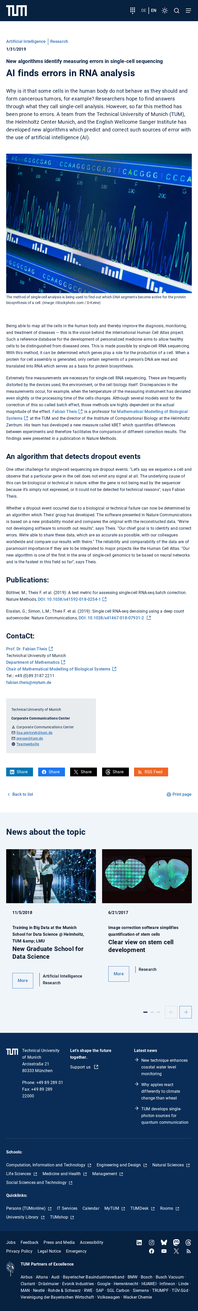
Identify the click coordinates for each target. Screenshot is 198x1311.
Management (105, 1173)
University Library (23, 1217)
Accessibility (91, 1242)
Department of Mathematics (33, 662)
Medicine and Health (62, 1173)
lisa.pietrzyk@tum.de (34, 733)
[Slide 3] (158, 1012)
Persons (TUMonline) (26, 1208)
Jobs (10, 1242)
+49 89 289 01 (49, 1082)
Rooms (167, 1208)
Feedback (30, 1242)
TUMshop (59, 1217)
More (23, 980)
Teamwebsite (27, 744)
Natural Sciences (168, 1164)
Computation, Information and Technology (46, 1164)
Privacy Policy (19, 1251)
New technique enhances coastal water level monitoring (164, 1067)
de (143, 10)
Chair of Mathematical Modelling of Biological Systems (58, 669)
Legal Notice (49, 1251)
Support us (81, 1067)
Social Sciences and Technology (37, 1182)
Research (59, 41)
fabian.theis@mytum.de (28, 682)
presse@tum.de (29, 738)
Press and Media (59, 1242)
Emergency (76, 1251)
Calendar (90, 1208)
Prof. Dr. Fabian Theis (26, 648)
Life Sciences (19, 1173)
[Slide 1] (145, 1012)
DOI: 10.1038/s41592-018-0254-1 (69, 599)
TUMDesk (140, 1208)
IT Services (67, 1208)
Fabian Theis (64, 411)
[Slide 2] (152, 1012)
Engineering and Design (119, 1164)
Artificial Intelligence (26, 41)
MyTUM (112, 1208)
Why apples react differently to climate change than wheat (160, 1091)
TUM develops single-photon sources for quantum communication (164, 1115)
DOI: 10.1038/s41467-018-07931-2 (112, 617)
